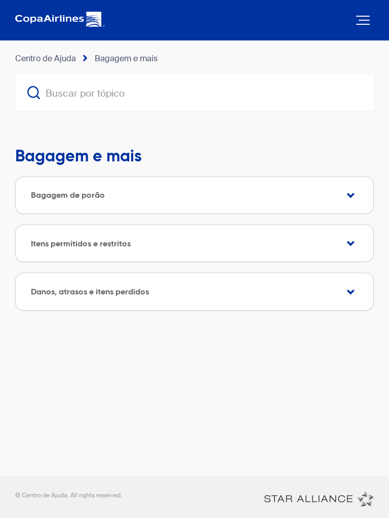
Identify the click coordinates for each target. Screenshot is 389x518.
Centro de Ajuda (45, 58)
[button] (363, 20)
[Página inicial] (319, 498)
